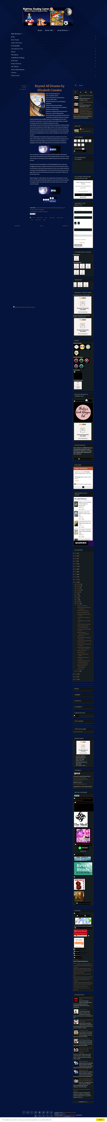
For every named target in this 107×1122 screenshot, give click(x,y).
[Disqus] (41, 247)
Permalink (67, 217)
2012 (76, 679)
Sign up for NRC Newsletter (40, 211)
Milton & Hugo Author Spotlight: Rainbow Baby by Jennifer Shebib (82, 971)
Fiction (32, 219)
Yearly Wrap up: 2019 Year (84, 1039)
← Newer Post (17, 225)
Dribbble (44, 1116)
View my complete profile (85, 131)
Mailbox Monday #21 (81, 650)
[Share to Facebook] (34, 214)
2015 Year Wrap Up (83, 1009)
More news (76, 989)
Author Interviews (16, 43)
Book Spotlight (15, 46)
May (77, 597)
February (78, 603)
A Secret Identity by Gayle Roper (84, 624)
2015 (76, 582)
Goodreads (57, 207)
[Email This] (30, 214)
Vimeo (36, 1116)
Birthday (76, 220)
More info (48, 1120)
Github (40, 1116)
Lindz (83, 129)
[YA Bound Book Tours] (83, 842)
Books (13, 37)
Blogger (85, 1101)
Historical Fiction (38, 219)
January (78, 671)
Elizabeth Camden (60, 217)
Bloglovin (47, 207)
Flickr (40, 1112)
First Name (76, 215)
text (76, 236)
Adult (34, 217)
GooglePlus (32, 1112)
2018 (76, 574)
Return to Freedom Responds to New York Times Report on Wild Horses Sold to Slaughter (83, 979)
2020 (76, 569)
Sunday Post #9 (80, 635)
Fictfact (38, 209)
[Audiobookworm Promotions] (83, 903)
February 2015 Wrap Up (82, 605)
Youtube (44, 1112)
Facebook (38, 207)
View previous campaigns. (80, 239)
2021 (76, 566)
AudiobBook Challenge (18, 57)
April (77, 599)
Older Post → (66, 225)
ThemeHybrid (62, 1113)
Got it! (100, 1120)
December (78, 584)
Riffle (42, 209)
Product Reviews (16, 63)
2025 (76, 555)
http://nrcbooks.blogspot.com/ (80, 784)
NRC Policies (15, 66)
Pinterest (52, 207)
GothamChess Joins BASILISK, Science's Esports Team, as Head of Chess (82, 985)
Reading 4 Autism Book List (83, 612)
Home (40, 30)
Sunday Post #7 (80, 669)
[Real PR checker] (77, 796)
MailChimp (82, 242)
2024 (76, 558)
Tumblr (48, 1116)
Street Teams (15, 40)
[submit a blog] (78, 957)
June (77, 595)
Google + (62, 207)
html (76, 234)
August (77, 592)
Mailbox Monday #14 (83, 1061)
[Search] (83, 85)
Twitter (42, 207)
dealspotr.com (83, 851)
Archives (13, 72)
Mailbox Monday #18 (83, 1070)
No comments (22, 89)
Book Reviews (62, 30)
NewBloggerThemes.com (69, 1115)
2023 (76, 561)
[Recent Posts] (75, 92)
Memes (13, 52)
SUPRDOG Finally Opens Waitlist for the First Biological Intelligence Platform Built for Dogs (83, 965)
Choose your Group (78, 227)
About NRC (49, 30)
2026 (76, 553)
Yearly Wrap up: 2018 (83, 1030)
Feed (52, 1116)
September (78, 590)
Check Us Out (15, 75)
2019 (76, 571)
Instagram (36, 1112)
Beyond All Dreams (39, 217)
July (77, 594)
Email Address (77, 210)
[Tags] (91, 92)
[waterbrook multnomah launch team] (83, 844)
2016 (76, 579)
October (78, 588)
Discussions (14, 55)
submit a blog (76, 959)
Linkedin (32, 211)
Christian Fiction (52, 217)
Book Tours (14, 60)
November (78, 586)
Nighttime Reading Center (69, 1112)
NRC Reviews (16, 34)
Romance (44, 219)
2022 (76, 563)
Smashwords (33, 209)
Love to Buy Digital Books (82, 664)
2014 (76, 674)
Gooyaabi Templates (59, 1116)
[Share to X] (33, 214)
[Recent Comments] (85, 92)
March (77, 601)
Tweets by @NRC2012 (78, 731)
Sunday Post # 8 (80, 652)
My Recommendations (17, 69)
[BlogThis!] (32, 214)
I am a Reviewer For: (17, 49)
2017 (76, 576)
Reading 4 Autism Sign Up (82, 610)
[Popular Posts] (80, 92)
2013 (76, 676)
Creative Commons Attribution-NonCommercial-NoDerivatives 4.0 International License (81, 779)
